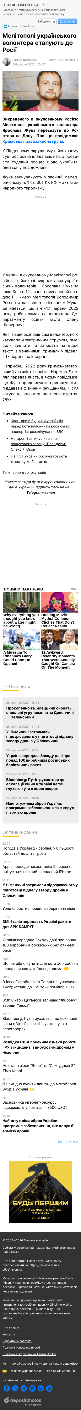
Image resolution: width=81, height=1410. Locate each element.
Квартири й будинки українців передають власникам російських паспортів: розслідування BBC (40, 426)
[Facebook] (7, 1388)
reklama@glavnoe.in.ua (26, 1370)
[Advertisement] (40, 233)
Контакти (8, 1334)
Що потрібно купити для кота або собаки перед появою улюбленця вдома (40, 964)
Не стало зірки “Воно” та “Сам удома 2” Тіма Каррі (38, 1066)
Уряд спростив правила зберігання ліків (38, 906)
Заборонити (46, 21)
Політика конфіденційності (21, 1347)
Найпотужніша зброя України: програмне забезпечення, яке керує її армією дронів (37, 1123)
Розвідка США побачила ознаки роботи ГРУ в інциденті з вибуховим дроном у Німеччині (39, 1045)
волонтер (20, 472)
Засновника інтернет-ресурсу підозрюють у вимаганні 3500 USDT (35, 1103)
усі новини (66, 1141)
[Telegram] (24, 1388)
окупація (38, 472)
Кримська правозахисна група (32, 141)
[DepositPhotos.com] (23, 1402)
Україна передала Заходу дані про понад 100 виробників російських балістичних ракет (39, 943)
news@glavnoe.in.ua (25, 1363)
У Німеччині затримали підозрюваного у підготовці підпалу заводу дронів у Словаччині (40, 887)
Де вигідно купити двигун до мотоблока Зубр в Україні (39, 1085)
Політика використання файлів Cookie (29, 1354)
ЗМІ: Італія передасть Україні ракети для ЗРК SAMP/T (36, 922)
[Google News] (41, 1388)
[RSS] (49, 1388)
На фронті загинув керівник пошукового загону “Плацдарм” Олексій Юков (38, 443)
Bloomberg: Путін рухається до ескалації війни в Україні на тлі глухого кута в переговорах (39, 1021)
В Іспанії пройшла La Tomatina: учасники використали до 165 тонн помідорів (39, 982)
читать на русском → (63, 59)
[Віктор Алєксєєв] (6, 64)
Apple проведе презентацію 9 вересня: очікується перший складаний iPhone (37, 867)
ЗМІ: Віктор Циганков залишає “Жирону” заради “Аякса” (39, 1001)
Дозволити (67, 21)
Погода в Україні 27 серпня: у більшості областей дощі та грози (38, 849)
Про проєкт (10, 1328)
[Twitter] (15, 1388)
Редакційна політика (17, 1341)
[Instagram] (32, 1388)
